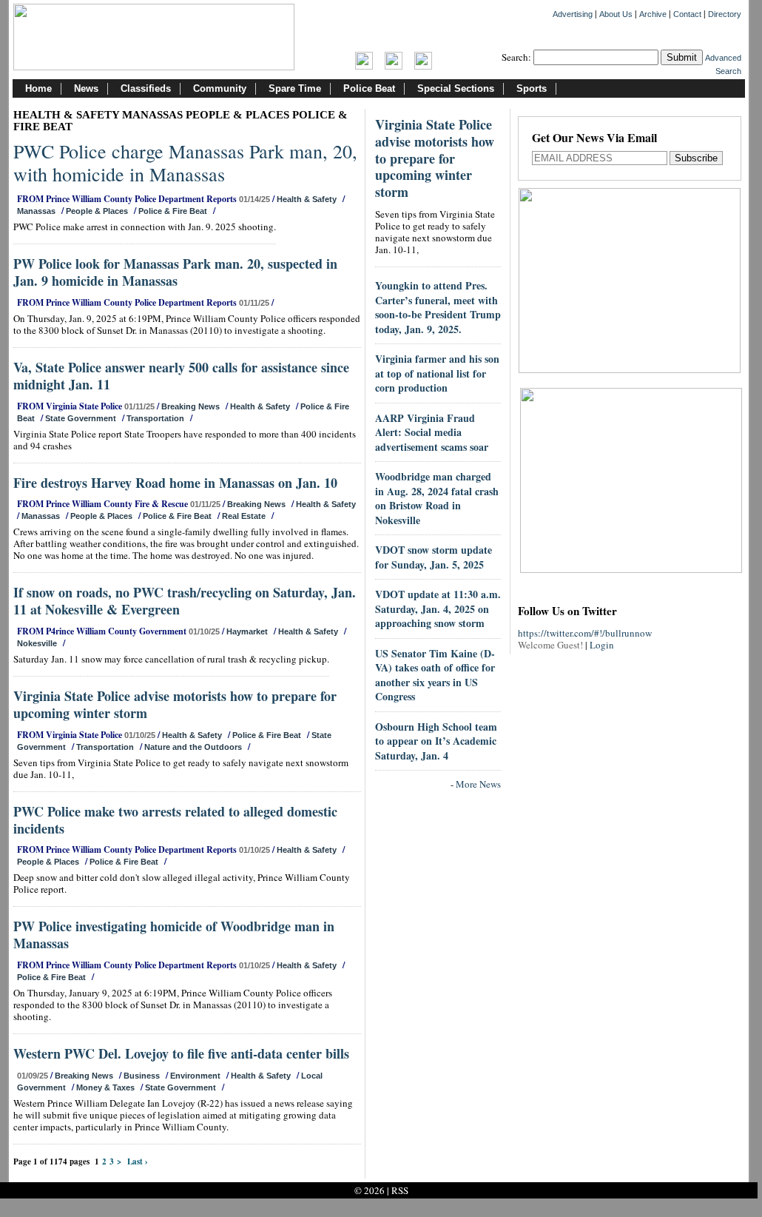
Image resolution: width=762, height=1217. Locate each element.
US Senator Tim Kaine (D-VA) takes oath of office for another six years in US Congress (435, 675)
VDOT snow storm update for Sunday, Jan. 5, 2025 (433, 557)
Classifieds (146, 88)
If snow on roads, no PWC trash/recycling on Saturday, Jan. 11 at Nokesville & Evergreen (184, 601)
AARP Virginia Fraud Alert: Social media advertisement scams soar (431, 432)
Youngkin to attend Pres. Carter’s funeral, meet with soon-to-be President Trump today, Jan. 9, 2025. (438, 307)
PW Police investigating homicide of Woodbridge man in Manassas (173, 934)
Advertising (573, 14)
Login (602, 644)
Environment (195, 1075)
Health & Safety (307, 199)
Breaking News (190, 406)
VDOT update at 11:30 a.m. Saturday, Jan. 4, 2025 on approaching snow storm (438, 608)
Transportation (155, 418)
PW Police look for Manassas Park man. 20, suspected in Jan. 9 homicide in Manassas (175, 272)
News (86, 88)
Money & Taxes (105, 1087)
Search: (516, 57)
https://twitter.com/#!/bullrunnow (585, 633)
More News (478, 784)
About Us (616, 14)
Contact (687, 14)
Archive (653, 14)
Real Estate (244, 516)
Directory (724, 14)
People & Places (97, 211)
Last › (137, 1161)
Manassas (36, 211)
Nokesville (37, 643)
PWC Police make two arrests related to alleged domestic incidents (175, 820)
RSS (399, 1190)
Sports (531, 88)
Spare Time (295, 88)
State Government (80, 418)
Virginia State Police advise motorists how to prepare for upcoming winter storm (175, 704)
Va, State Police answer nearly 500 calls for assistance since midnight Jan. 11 (181, 376)
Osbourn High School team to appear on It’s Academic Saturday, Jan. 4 (436, 741)
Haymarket (247, 631)
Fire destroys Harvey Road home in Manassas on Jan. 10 (175, 482)
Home (38, 88)
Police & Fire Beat (172, 211)
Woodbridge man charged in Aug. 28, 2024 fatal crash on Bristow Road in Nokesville (437, 498)
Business (142, 1075)
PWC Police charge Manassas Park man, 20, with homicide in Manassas (185, 162)
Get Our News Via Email (594, 139)
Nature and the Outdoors (193, 746)
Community (219, 88)
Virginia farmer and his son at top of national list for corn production (437, 373)
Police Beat (369, 88)
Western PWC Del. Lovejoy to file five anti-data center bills (181, 1053)
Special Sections (455, 88)
